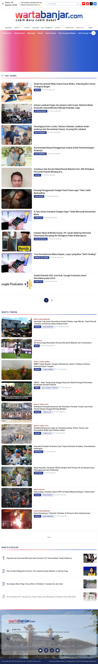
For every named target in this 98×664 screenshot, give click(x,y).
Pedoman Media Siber (57, 661)
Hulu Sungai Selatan (67, 33)
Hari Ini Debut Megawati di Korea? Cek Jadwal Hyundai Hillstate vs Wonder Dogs (37, 571)
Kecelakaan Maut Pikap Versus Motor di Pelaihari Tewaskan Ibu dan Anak (35, 584)
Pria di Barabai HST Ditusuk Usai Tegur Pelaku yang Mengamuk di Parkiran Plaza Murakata (41, 597)
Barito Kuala (51, 33)
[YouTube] (83, 3)
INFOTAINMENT (47, 28)
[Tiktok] (91, 3)
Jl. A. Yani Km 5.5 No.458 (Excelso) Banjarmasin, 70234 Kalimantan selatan (40, 632)
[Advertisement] (49, 53)
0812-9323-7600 (18, 640)
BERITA (17, 28)
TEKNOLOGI (69, 28)
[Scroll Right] (93, 33)
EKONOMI (35, 28)
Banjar (40, 33)
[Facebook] (95, 3)
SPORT (58, 28)
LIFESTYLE (80, 28)
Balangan (31, 33)
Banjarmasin (19, 33)
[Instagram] (87, 3)
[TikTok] (52, 650)
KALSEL (27, 28)
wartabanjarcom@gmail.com (68, 640)
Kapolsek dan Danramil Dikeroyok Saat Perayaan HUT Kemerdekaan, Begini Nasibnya (39, 558)
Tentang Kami (71, 661)
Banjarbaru (7, 33)
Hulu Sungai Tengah (86, 33)
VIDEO (90, 28)
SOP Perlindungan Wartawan (87, 661)
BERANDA (8, 28)
